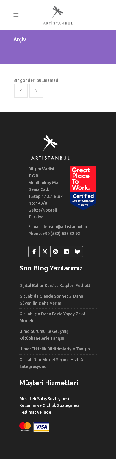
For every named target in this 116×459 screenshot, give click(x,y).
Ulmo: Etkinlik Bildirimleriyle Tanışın (54, 349)
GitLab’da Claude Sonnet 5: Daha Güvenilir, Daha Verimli (51, 300)
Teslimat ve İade (35, 412)
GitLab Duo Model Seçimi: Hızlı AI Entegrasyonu (51, 363)
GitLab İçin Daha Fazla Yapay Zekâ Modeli (52, 317)
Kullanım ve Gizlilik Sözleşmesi (49, 405)
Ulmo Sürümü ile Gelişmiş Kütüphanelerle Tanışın (43, 335)
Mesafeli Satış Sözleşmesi (44, 398)
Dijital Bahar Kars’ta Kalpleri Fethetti (55, 285)
